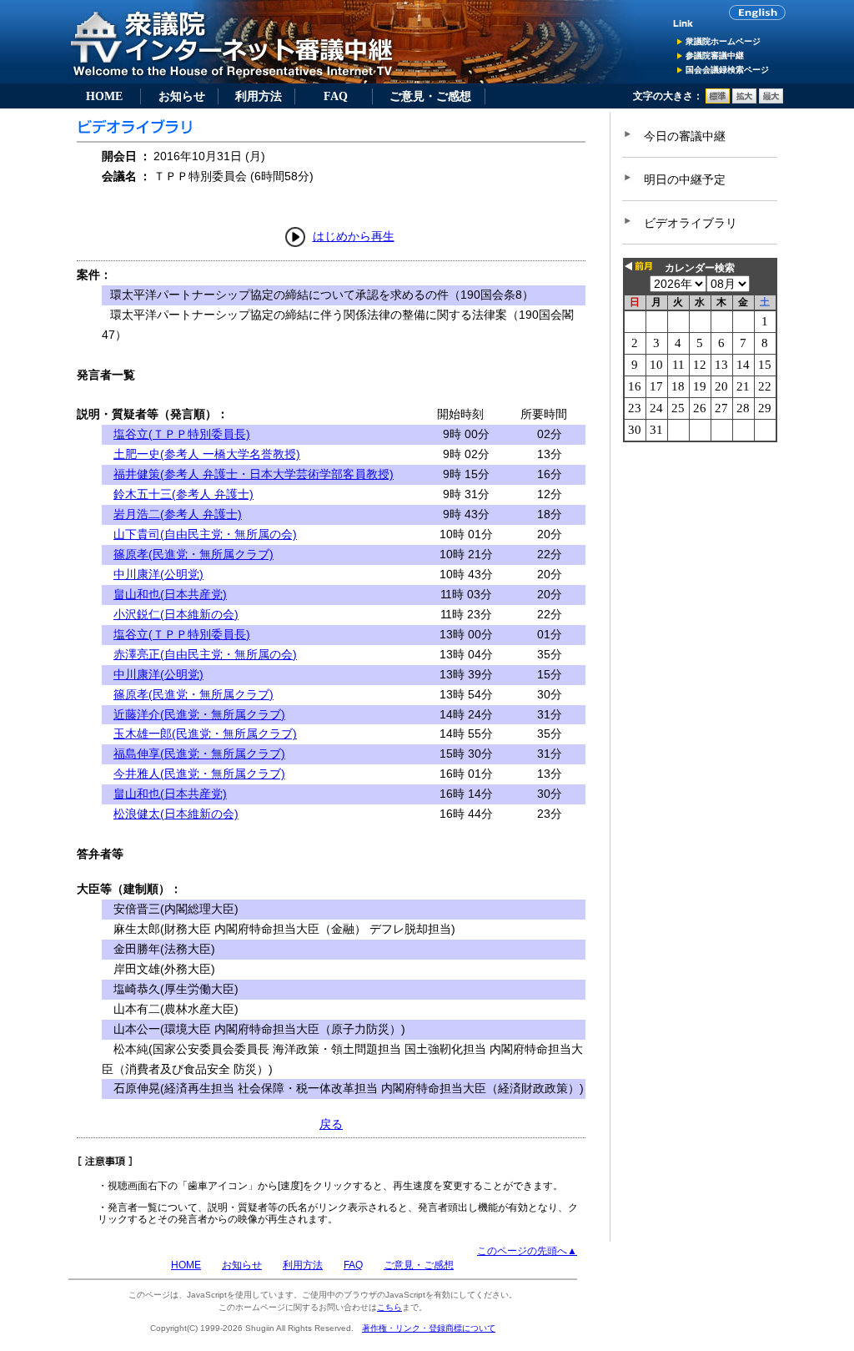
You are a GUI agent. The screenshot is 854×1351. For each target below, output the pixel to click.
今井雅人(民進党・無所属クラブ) (199, 773)
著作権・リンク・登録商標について (428, 1328)
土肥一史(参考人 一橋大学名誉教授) (206, 454)
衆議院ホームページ (723, 41)
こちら (389, 1307)
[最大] (771, 100)
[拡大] (744, 100)
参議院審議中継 (715, 55)
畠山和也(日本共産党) (170, 594)
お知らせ (181, 96)
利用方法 (258, 96)
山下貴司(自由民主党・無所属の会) (205, 534)
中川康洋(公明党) (158, 574)
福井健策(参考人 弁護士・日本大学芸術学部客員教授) (253, 474)
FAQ (336, 96)
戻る (331, 1124)
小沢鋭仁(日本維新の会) (176, 614)
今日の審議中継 (685, 136)
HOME (104, 96)
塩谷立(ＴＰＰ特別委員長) (181, 434)
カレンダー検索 (700, 268)
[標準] (718, 100)
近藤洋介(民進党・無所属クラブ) (199, 714)
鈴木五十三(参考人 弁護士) (183, 494)
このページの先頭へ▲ (527, 1251)
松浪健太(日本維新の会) (176, 813)
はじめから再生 (353, 236)
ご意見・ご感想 (430, 96)
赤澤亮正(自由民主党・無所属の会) (205, 654)
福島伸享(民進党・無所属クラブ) (199, 753)
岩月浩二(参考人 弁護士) (177, 514)
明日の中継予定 (685, 179)
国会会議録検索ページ (727, 69)
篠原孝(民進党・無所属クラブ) (193, 554)
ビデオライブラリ (690, 222)
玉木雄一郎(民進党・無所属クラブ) (205, 733)
